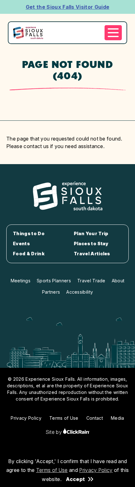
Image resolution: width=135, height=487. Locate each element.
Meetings (21, 280)
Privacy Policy (95, 470)
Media (117, 418)
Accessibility (79, 292)
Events (21, 243)
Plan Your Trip (91, 233)
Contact (94, 418)
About (118, 280)
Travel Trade (91, 280)
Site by (54, 432)
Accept (75, 479)
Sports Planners (54, 280)
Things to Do (29, 233)
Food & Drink (29, 253)
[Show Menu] (113, 32)
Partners (51, 292)
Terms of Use (52, 470)
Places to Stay (91, 243)
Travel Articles (92, 253)
